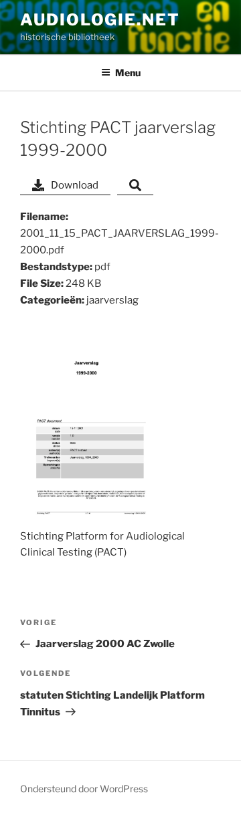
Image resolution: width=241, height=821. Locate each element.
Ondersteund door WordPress (84, 788)
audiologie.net (100, 19)
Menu (128, 72)
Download (74, 185)
